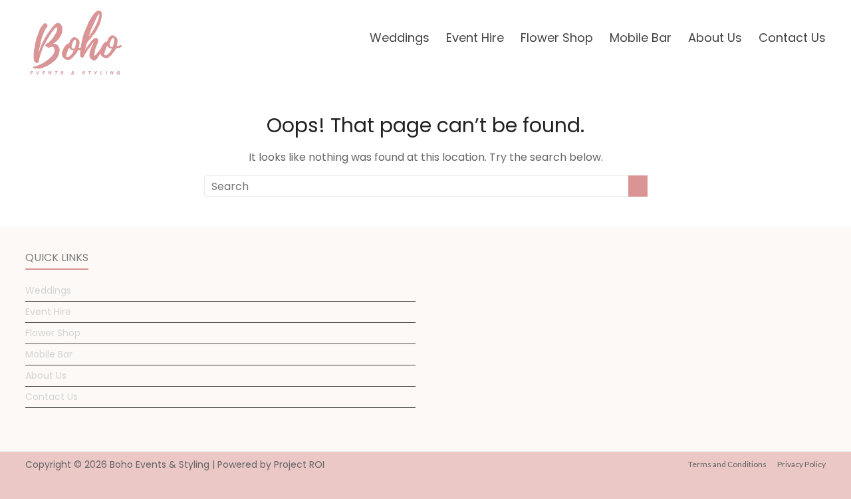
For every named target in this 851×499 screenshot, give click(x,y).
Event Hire (475, 37)
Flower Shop (557, 37)
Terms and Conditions (727, 464)
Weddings (399, 37)
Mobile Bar (640, 37)
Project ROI (299, 464)
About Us (715, 37)
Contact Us (792, 37)
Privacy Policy (801, 464)
